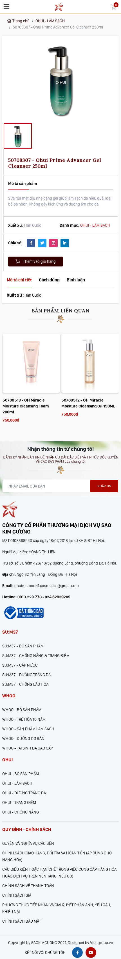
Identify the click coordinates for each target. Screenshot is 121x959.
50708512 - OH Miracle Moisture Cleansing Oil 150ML (88, 403)
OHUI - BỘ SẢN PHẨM (20, 773)
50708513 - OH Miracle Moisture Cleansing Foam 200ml (26, 406)
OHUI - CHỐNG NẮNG (20, 812)
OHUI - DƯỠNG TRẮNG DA (24, 792)
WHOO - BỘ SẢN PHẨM (21, 709)
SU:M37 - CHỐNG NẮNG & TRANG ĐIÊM (36, 655)
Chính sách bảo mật (21, 921)
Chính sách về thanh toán (28, 885)
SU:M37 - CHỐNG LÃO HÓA (25, 684)
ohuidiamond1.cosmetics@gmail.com (46, 585)
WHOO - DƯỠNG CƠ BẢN (23, 738)
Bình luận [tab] (76, 280)
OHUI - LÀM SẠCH (50, 21)
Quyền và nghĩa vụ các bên (28, 843)
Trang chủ (21, 21)
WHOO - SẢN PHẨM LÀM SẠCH (28, 728)
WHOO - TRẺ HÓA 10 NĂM (24, 719)
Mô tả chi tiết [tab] (19, 280)
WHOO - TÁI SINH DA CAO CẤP (27, 748)
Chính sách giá (16, 895)
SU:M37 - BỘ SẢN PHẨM (23, 645)
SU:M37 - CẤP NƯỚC (20, 665)
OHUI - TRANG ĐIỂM (19, 802)
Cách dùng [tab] (49, 280)
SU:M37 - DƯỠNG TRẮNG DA (26, 674)
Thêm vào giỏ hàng (39, 261)
